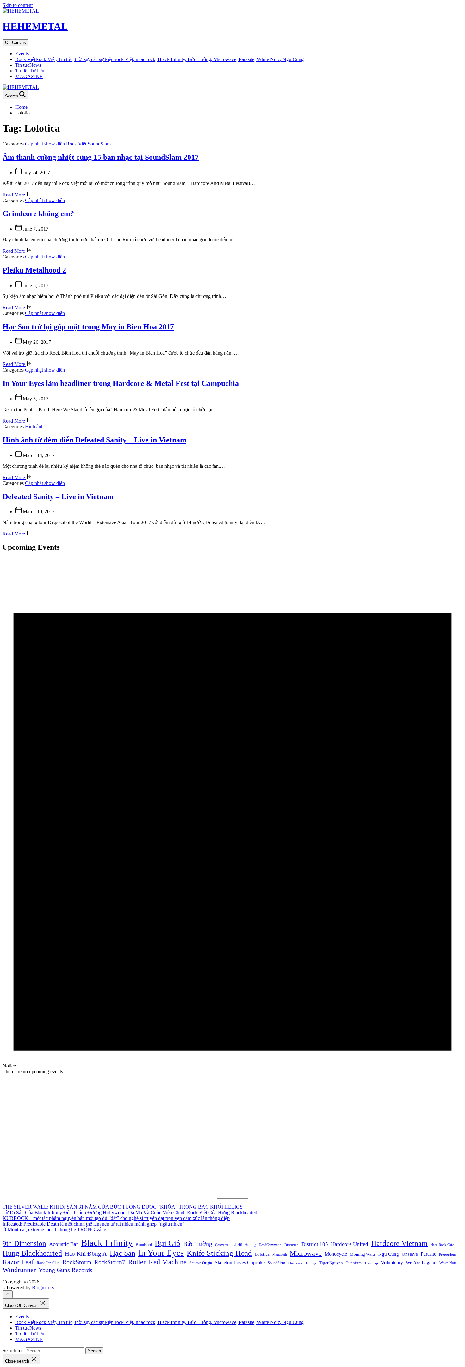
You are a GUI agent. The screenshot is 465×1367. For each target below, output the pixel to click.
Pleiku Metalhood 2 (34, 270)
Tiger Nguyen (331, 1262)
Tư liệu (29, 70)
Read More (14, 194)
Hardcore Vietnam (399, 1243)
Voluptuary (392, 1262)
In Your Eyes (161, 1253)
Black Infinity (107, 1243)
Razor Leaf (18, 1262)
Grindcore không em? (38, 213)
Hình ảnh (34, 426)
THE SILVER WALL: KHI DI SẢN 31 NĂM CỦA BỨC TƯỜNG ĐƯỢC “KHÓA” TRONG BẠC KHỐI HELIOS (123, 1206)
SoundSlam (99, 143)
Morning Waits (362, 1254)
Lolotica (262, 1254)
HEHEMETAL (35, 26)
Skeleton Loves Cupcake (240, 1262)
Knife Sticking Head (219, 1253)
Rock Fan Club (48, 1263)
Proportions (447, 1254)
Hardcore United (349, 1244)
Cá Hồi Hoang (244, 1244)
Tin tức (28, 65)
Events (22, 53)
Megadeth (279, 1254)
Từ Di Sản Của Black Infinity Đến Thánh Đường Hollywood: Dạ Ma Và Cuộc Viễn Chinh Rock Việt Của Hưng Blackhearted (130, 1212)
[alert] (232, 816)
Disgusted (291, 1244)
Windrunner (19, 1270)
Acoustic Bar (63, 1244)
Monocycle (336, 1254)
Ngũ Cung (388, 1254)
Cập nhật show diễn (45, 143)
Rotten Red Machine (157, 1262)
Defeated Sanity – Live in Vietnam (58, 496)
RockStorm (76, 1262)
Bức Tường (197, 1243)
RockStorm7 (109, 1262)
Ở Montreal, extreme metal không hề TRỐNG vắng (54, 1229)
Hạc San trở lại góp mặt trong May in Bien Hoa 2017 (88, 327)
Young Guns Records (65, 1269)
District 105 (314, 1244)
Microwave (306, 1253)
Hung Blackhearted (32, 1253)
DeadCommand (270, 1244)
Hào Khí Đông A (86, 1253)
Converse (222, 1244)
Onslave (410, 1254)
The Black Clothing (302, 1263)
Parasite (428, 1254)
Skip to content (18, 5)
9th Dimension (24, 1243)
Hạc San (122, 1253)
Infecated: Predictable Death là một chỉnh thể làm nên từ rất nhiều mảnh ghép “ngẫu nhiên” (93, 1224)
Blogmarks (43, 1287)
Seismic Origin (200, 1263)
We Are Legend (421, 1262)
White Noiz (447, 1263)
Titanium (354, 1262)
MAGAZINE (29, 76)
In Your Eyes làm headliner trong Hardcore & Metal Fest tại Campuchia (121, 383)
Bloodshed (144, 1244)
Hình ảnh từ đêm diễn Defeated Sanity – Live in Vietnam (94, 440)
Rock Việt (159, 59)
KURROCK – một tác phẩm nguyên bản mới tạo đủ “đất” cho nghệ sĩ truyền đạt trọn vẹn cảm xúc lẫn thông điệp (116, 1218)
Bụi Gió (167, 1243)
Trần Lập (371, 1263)
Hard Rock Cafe (442, 1244)
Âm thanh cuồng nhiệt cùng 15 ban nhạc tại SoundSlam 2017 (101, 157)
